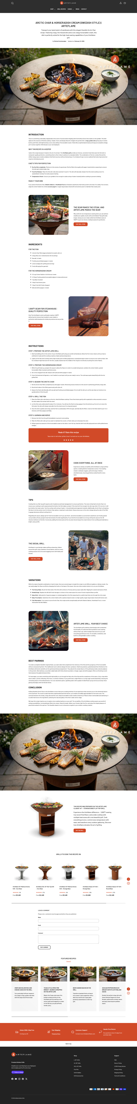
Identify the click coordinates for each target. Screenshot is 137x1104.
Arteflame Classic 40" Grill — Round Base (114, 887)
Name (39, 917)
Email (39, 925)
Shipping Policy (118, 1072)
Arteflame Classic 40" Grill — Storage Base (91, 887)
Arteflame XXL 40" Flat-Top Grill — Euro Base (45, 887)
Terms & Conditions (119, 1076)
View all (68, 961)
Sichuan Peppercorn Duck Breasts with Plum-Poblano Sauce (111, 989)
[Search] (12, 2)
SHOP (52, 9)
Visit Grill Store (80, 224)
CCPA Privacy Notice (120, 1066)
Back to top (68, 1043)
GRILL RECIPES (61, 9)
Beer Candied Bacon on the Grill (82, 989)
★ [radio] (64, 440)
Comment (40, 933)
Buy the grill (79, 830)
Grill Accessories (78, 1076)
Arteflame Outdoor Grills (19, 1098)
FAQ (115, 1060)
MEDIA (77, 9)
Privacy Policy (118, 1069)
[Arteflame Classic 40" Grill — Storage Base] (92, 872)
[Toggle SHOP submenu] (55, 9)
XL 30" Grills (77, 1063)
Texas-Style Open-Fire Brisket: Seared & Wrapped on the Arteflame (53, 989)
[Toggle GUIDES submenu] (73, 9)
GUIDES (70, 9)
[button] (124, 3)
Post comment (44, 947)
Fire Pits (76, 1069)
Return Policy (118, 1063)
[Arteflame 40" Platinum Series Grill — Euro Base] (22, 872)
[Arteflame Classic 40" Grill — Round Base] (115, 872)
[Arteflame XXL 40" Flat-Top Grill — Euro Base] (45, 872)
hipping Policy (56, 1034)
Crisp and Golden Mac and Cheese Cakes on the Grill (23, 989)
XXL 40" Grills (77, 1066)
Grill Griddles (77, 1072)
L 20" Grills (77, 1060)
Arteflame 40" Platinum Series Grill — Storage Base (68, 887)
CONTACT (84, 9)
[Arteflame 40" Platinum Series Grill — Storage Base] (68, 872)
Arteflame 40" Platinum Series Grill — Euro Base (21, 887)
